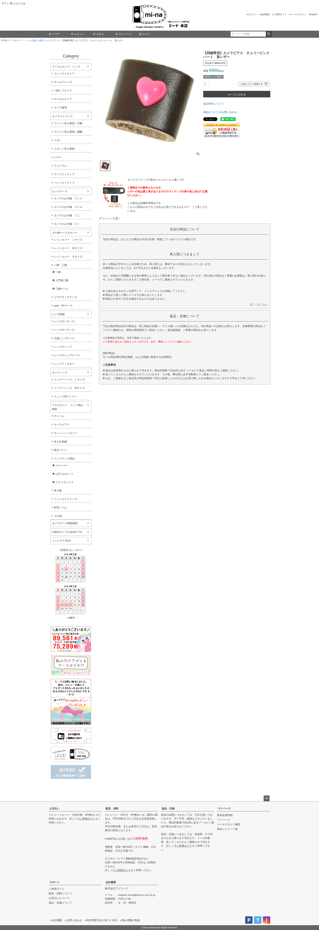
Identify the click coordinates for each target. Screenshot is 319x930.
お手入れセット (64, 473)
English (314, 14)
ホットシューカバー (65, 433)
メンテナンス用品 (64, 458)
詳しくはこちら (259, 304)
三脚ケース (61, 288)
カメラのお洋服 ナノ (67, 223)
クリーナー (61, 465)
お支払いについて (59, 898)
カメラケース (59, 191)
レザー (58, 157)
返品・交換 (168, 808)
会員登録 (265, 14)
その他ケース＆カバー (65, 232)
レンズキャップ (63, 346)
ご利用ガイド (280, 14)
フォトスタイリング (65, 499)
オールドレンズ (63, 82)
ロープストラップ (64, 174)
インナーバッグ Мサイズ (69, 387)
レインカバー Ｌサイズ (68, 239)
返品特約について (213, 103)
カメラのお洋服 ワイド (68, 198)
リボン (58, 140)
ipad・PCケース (63, 305)
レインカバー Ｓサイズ (68, 256)
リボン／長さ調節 (64, 148)
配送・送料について (60, 893)
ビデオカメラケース (65, 297)
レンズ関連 (58, 314)
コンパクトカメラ (64, 73)
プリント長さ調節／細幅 (68, 131)
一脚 (58, 272)
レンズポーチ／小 (64, 321)
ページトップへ (267, 798)
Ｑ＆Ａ (100, 34)
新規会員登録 (225, 815)
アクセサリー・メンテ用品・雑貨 (26, 40)
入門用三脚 (61, 280)
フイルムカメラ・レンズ (66, 66)
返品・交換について (60, 902)
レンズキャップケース (67, 355)
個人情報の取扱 (131, 920)
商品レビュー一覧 (227, 828)
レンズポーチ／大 (64, 329)
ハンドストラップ (64, 182)
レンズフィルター (64, 363)
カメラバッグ (59, 372)
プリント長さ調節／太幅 (68, 123)
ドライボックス (64, 482)
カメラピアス (52, 40)
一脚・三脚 (60, 265)
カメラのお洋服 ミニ (67, 215)
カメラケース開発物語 (65, 523)
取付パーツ (60, 450)
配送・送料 (112, 808)
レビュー (79, 34)
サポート (54, 882)
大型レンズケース (64, 338)
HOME (4, 40)
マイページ (125, 34)
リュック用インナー (65, 396)
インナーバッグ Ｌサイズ (69, 379)
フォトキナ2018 (61, 540)
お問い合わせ (74, 920)
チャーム (59, 416)
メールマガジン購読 (228, 824)
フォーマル (60, 165)
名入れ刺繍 (60, 441)
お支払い (54, 808)
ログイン (252, 14)
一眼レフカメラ (63, 90)
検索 (269, 34)
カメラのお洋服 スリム (68, 206)
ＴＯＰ (56, 34)
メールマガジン (298, 14)
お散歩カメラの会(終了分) (67, 531)
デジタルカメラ (63, 99)
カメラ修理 (60, 107)
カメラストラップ (62, 116)
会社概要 (111, 882)
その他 (58, 516)
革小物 (58, 490)
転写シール (60, 507)
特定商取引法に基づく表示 (101, 920)
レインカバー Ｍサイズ (68, 248)
